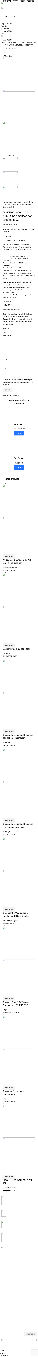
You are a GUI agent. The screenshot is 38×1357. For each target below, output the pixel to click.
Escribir (19, 433)
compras (6, 249)
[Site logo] (13, 4)
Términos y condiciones (8, 1310)
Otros (3, 1293)
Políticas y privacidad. (15, 1260)
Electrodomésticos (9, 1188)
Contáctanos (6, 1296)
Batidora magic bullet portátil (16, 649)
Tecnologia (27, 249)
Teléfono (4, 1303)
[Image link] (19, 1340)
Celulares (4, 1266)
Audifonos (19, 202)
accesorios (26, 247)
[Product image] (19, 533)
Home (5, 202)
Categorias (5, 1263)
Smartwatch (5, 1276)
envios (12, 249)
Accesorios (11, 202)
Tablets (3, 1283)
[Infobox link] (19, 1203)
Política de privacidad (8, 1316)
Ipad (2, 1279)
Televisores (4, 1286)
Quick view (10, 552)
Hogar (5, 1010)
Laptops (3, 1269)
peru (21, 249)
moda (17, 249)
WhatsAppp (5, 1299)
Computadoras (6, 1273)
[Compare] (5, 552)
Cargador (14, 921)
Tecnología (7, 743)
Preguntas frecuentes (8, 1306)
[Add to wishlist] (15, 552)
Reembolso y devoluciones (9, 1313)
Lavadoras (4, 1289)
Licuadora (6, 654)
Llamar (19, 467)
